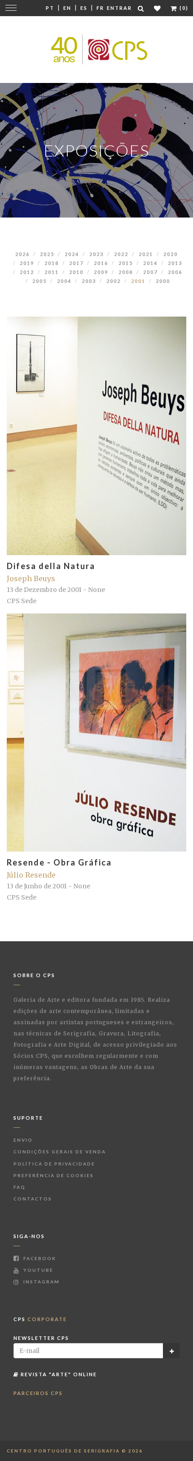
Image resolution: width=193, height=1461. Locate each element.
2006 (175, 272)
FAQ (19, 1187)
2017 (76, 263)
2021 (146, 254)
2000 (163, 281)
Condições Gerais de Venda (59, 1151)
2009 (101, 272)
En (67, 8)
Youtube (37, 1270)
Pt (50, 8)
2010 (76, 272)
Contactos (32, 1198)
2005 (39, 281)
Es (84, 8)
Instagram (41, 1281)
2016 (101, 263)
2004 (64, 281)
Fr (100, 8)
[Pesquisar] (141, 8)
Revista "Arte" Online (58, 1374)
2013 (175, 263)
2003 (89, 281)
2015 (125, 263)
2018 (51, 263)
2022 (121, 254)
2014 (150, 263)
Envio (23, 1140)
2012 (27, 272)
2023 (96, 254)
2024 (72, 254)
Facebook (39, 1258)
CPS (40, 1319)
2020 (170, 254)
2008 (125, 272)
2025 (47, 254)
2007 (150, 272)
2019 (27, 263)
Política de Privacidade (54, 1163)
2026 (22, 254)
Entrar (119, 8)
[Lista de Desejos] (157, 8)
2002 (113, 281)
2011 (51, 272)
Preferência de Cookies (53, 1175)
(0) (183, 8)
